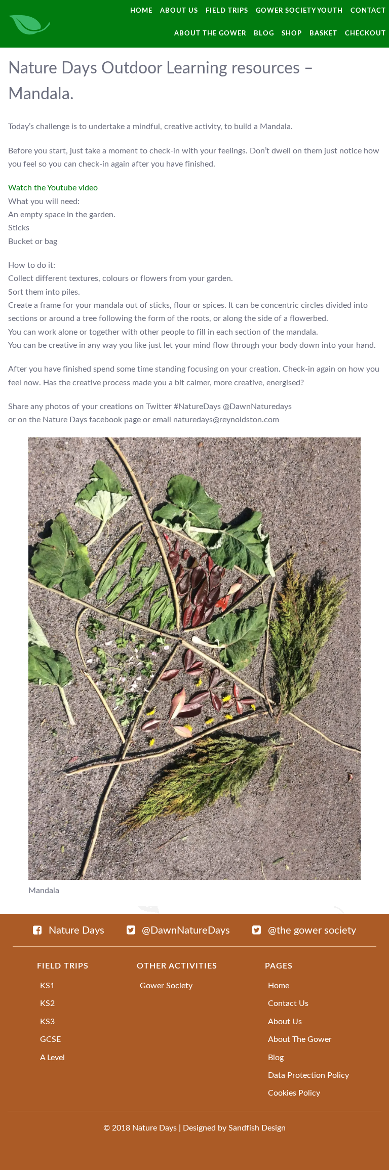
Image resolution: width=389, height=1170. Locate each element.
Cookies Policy (294, 1093)
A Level (52, 1058)
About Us (285, 1022)
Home (278, 986)
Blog (276, 1058)
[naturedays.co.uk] (29, 24)
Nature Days (154, 1128)
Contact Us (288, 1003)
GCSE (50, 1039)
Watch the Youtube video (53, 188)
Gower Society (166, 986)
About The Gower (300, 1039)
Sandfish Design (257, 1128)
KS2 (47, 1003)
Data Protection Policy (308, 1075)
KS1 (47, 986)
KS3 (47, 1022)
